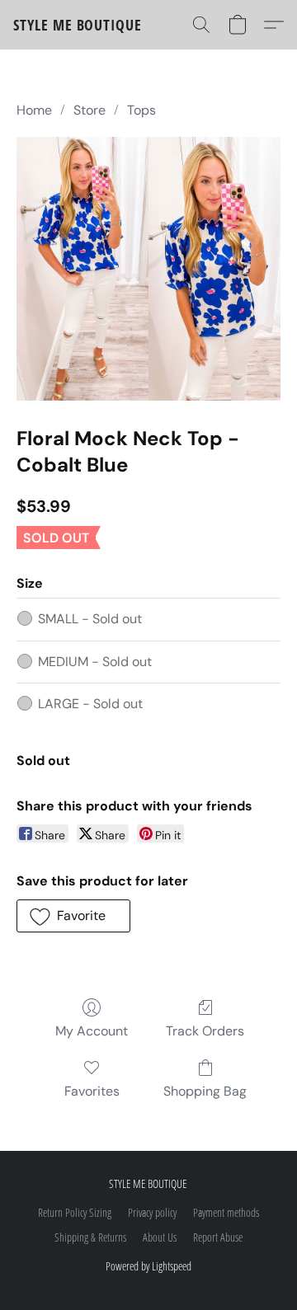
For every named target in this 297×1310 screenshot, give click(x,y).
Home (34, 110)
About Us (160, 1237)
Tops (141, 110)
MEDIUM (95, 661)
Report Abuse (218, 1237)
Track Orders (205, 1031)
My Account (91, 1031)
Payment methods (226, 1212)
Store (89, 110)
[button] (77, 24)
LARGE (90, 703)
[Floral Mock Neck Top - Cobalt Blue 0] (148, 269)
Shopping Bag (205, 1091)
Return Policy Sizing (74, 1212)
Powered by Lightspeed (148, 1266)
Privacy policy (152, 1212)
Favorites (92, 1091)
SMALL (90, 618)
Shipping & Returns (90, 1237)
